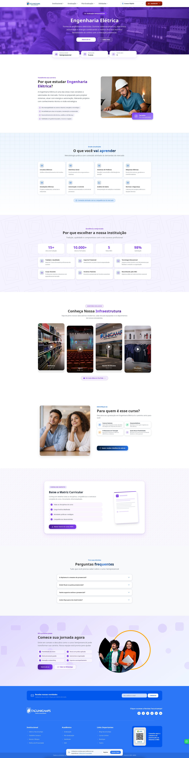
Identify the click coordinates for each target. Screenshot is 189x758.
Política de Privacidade (36, 743)
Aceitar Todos (115, 752)
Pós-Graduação (87, 3)
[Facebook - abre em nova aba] (143, 713)
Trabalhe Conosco (35, 735)
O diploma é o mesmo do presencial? (72, 577)
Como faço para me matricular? (71, 600)
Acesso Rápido (129, 3)
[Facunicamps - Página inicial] (33, 3)
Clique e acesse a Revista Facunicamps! (146, 709)
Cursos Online (103, 735)
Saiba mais (106, 39)
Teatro (101, 743)
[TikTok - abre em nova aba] (152, 713)
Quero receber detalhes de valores (113, 448)
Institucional (57, 3)
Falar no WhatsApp (66, 667)
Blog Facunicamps (105, 732)
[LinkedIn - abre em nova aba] (160, 713)
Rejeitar (105, 752)
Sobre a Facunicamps (36, 732)
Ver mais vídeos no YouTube (94, 378)
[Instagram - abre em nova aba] (139, 713)
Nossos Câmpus (34, 739)
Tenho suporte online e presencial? (72, 592)
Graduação (72, 3)
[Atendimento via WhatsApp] (186, 741)
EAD (65, 743)
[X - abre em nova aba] (147, 713)
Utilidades (102, 3)
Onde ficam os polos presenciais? (71, 585)
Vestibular (67, 739)
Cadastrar (153, 695)
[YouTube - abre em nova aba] (156, 713)
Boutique (102, 739)
